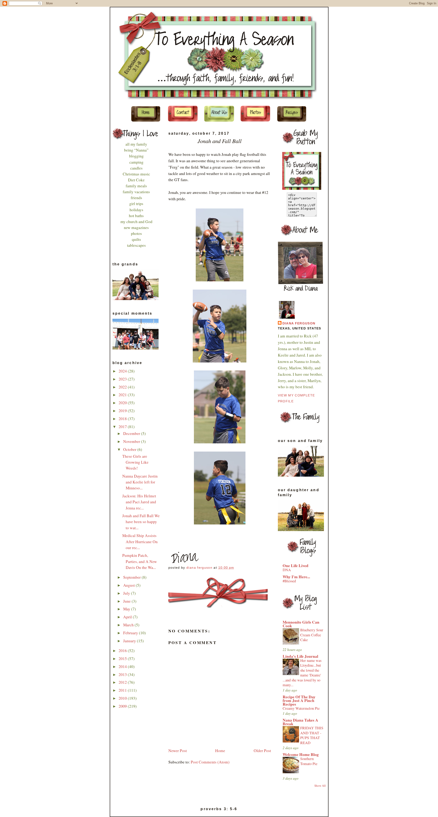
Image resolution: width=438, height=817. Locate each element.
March (129, 624)
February (131, 632)
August (129, 585)
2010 (123, 698)
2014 (123, 666)
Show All (320, 786)
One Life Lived (295, 565)
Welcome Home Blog (301, 754)
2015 (123, 658)
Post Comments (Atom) (210, 762)
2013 (123, 674)
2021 (123, 394)
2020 (123, 402)
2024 (123, 371)
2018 (123, 418)
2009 (123, 706)
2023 (123, 379)
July (127, 593)
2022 (123, 387)
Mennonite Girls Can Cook (301, 624)
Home (220, 750)
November (132, 441)
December (132, 433)
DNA (287, 569)
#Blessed (289, 580)
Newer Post (177, 750)
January (130, 640)
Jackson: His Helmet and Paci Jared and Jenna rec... (139, 501)
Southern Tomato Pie (308, 761)
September (132, 577)
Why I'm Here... (296, 577)
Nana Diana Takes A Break (300, 722)
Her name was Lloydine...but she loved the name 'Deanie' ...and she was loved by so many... (302, 673)
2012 (123, 682)
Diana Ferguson (298, 323)
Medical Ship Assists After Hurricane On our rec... (140, 541)
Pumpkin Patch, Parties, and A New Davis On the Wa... (139, 561)
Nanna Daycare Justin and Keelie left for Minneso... (140, 482)
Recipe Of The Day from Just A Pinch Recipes (299, 700)
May (127, 608)
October (130, 449)
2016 (123, 650)
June (127, 601)
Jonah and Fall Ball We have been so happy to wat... (141, 521)
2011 (123, 690)
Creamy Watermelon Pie (301, 708)
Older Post (262, 750)
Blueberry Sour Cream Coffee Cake (311, 634)
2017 (123, 426)
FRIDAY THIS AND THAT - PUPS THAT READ (311, 735)
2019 (123, 410)
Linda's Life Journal (300, 656)
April (128, 616)
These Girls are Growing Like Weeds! (135, 462)
